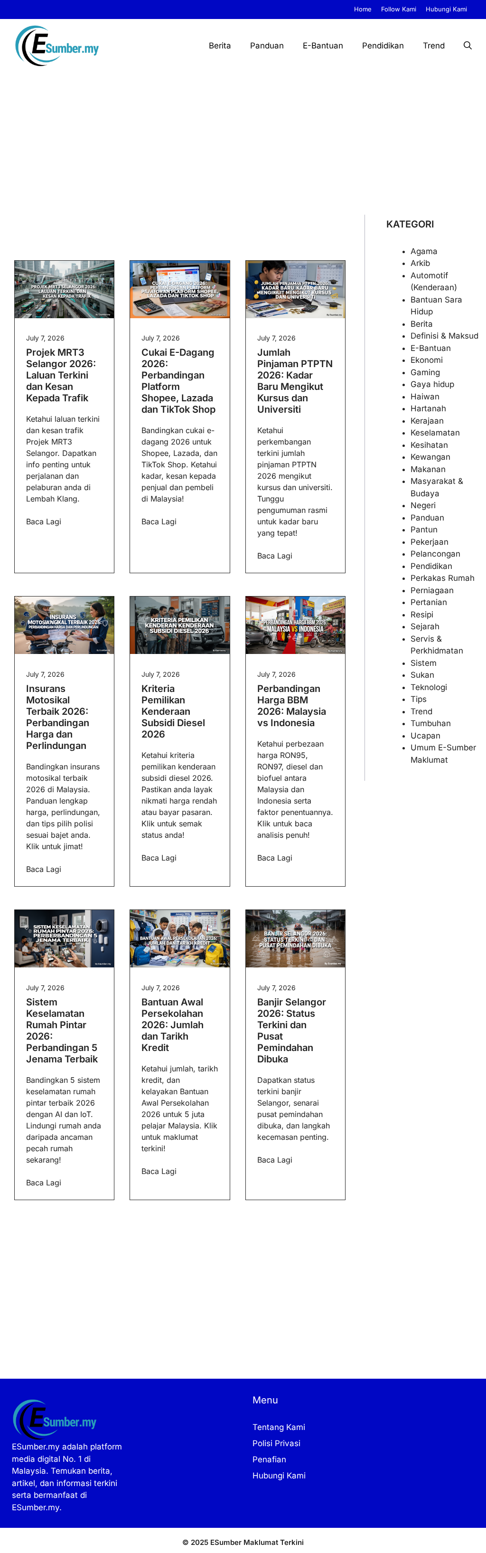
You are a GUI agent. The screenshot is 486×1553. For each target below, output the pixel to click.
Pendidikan (383, 45)
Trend (434, 45)
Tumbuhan (431, 723)
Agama (424, 251)
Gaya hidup (432, 384)
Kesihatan (429, 445)
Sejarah (425, 626)
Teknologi (429, 687)
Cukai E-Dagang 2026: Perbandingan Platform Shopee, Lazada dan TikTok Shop (178, 381)
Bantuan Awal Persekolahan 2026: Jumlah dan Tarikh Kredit (172, 1024)
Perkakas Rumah (443, 578)
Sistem (424, 663)
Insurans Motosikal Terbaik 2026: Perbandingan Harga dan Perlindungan (57, 717)
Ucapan (425, 735)
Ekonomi (427, 360)
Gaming (425, 372)
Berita (220, 45)
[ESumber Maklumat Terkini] (57, 45)
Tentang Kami (278, 1427)
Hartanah (428, 408)
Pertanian (429, 602)
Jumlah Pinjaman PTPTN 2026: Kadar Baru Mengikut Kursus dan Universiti (295, 381)
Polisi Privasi (276, 1443)
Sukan (422, 675)
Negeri (423, 505)
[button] (467, 45)
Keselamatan (435, 432)
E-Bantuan (323, 45)
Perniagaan (432, 590)
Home (363, 9)
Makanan (428, 469)
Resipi (422, 614)
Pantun (424, 529)
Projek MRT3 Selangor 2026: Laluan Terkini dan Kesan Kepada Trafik (61, 375)
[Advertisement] (243, 143)
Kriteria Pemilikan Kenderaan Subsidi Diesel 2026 (173, 711)
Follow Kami (398, 9)
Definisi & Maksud (444, 336)
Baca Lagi (43, 521)
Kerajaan (427, 421)
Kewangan (430, 457)
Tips (419, 699)
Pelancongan (435, 554)
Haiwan (425, 396)
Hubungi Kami (446, 9)
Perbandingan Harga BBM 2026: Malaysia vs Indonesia (291, 706)
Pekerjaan (430, 542)
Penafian (269, 1459)
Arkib (420, 263)
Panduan (267, 45)
